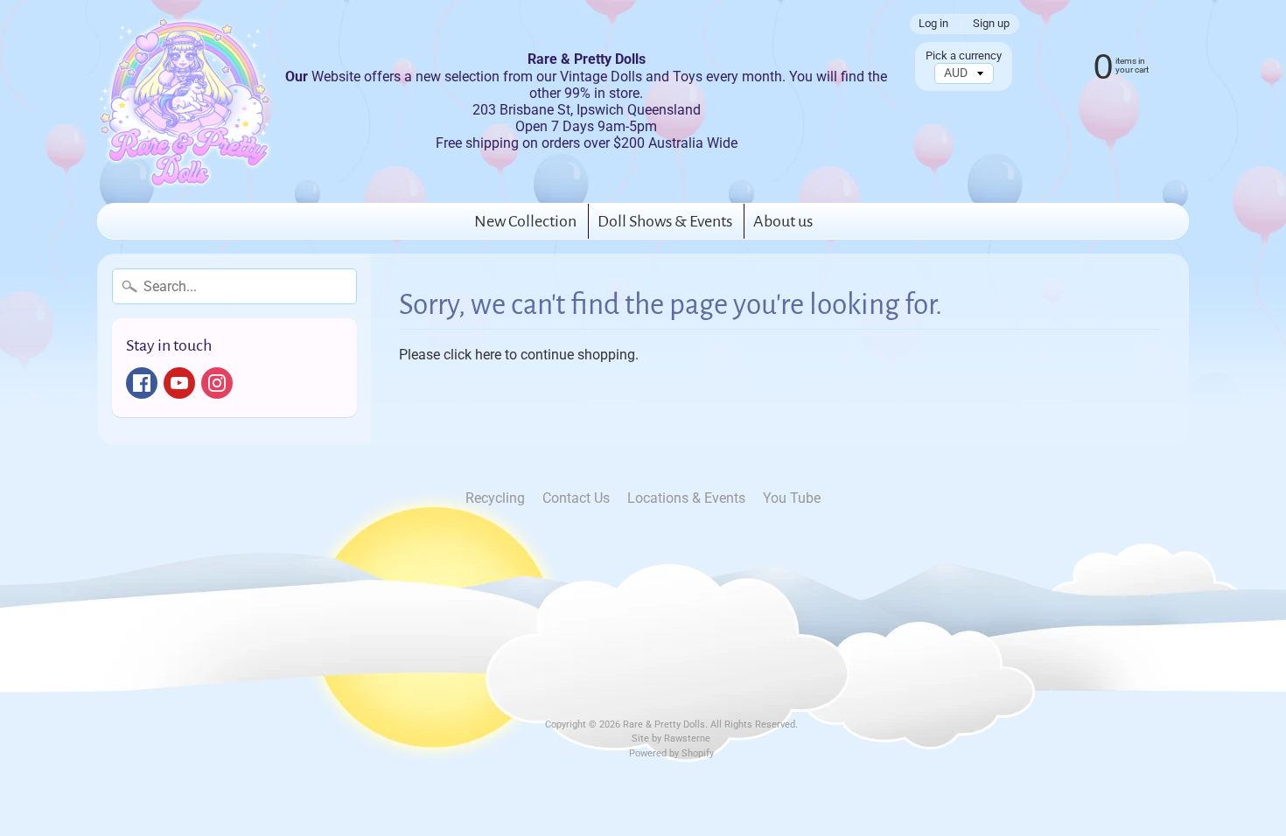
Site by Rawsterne (671, 738)
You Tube (792, 498)
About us (783, 221)
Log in (933, 24)
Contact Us (576, 498)
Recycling (495, 498)
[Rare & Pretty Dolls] (184, 101)
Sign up (991, 24)
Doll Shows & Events (665, 221)
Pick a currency (964, 55)
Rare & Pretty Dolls (664, 724)
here (488, 354)
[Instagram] (217, 383)
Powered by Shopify (671, 753)
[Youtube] (179, 383)
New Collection (525, 221)
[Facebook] (141, 383)
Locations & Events (686, 498)
